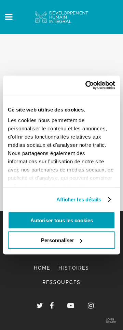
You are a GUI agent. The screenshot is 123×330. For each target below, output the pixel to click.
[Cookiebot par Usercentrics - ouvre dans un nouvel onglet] (86, 85)
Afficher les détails (78, 199)
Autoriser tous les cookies (61, 220)
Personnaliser (57, 240)
